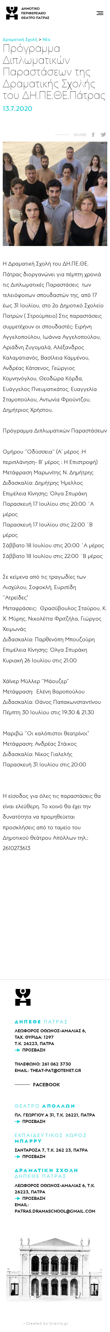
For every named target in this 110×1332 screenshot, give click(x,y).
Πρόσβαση (33, 1050)
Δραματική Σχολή (20, 39)
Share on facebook (93, 135)
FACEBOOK (46, 1084)
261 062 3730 (56, 1064)
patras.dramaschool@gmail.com (55, 1211)
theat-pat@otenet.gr (55, 1070)
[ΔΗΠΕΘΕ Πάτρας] (23, 998)
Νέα (46, 39)
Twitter (103, 135)
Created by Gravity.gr (47, 1323)
